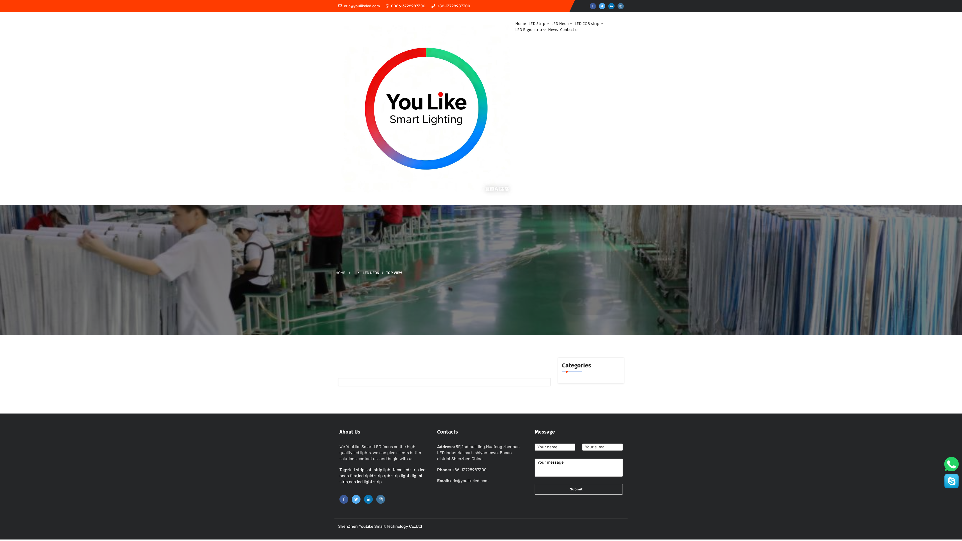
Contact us (569, 29)
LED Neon (371, 273)
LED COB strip (587, 23)
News (553, 29)
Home (340, 273)
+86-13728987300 (469, 469)
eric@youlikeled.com (469, 480)
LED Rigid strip (528, 29)
